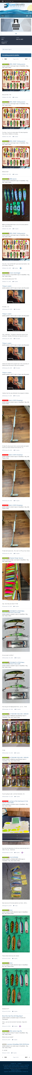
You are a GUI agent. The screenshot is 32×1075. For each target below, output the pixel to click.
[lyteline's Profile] (16, 33)
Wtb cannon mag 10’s (16, 1031)
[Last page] (29, 59)
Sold (11, 910)
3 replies (16, 606)
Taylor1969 (13, 274)
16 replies (17, 450)
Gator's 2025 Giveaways (16, 400)
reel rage (13, 66)
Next (26, 59)
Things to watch (6, 286)
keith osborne (14, 912)
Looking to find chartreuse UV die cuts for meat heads (15, 801)
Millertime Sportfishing (16, 715)
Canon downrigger (15, 273)
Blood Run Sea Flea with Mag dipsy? (12, 1016)
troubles (13, 804)
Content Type (7, 49)
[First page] (3, 59)
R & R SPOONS (14, 857)
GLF (8, 1)
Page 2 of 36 (16, 59)
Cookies (19, 1063)
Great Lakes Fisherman (13, 1066)
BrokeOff (13, 180)
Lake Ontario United (14, 1065)
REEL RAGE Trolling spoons (17, 64)
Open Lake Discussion (23, 288)
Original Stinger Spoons (16, 558)
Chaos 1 (13, 1032)
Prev (5, 59)
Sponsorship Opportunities (15, 1071)
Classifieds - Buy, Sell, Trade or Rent (11, 717)
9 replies (16, 97)
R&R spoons (13, 179)
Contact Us (13, 1063)
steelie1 (13, 614)
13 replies (16, 228)
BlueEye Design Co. (16, 1070)
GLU (12, 1)
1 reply (15, 905)
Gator (12, 402)
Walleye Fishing (24, 1066)
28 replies (18, 657)
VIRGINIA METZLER (15, 859)
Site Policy (6, 1068)
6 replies (16, 281)
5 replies (17, 752)
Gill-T (12, 288)
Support (6, 1071)
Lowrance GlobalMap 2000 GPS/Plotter (18, 1044)
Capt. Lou (13, 559)
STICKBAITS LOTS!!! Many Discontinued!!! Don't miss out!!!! (13, 611)
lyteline (4, 66)
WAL (10, 1)
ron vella (13, 1046)
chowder (13, 1017)
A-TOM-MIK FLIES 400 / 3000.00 (19, 714)
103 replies (17, 309)
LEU (6, 1)
